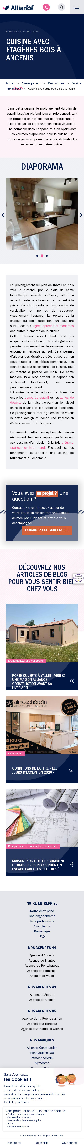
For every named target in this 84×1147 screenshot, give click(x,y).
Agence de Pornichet (42, 971)
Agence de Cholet (42, 1000)
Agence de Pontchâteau (42, 966)
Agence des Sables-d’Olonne (42, 1029)
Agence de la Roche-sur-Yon (42, 1019)
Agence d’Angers (42, 995)
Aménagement (31, 83)
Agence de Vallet (42, 976)
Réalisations (56, 83)
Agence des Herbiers (42, 1024)
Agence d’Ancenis (42, 955)
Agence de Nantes (42, 961)
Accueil (9, 83)
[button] (61, 7)
